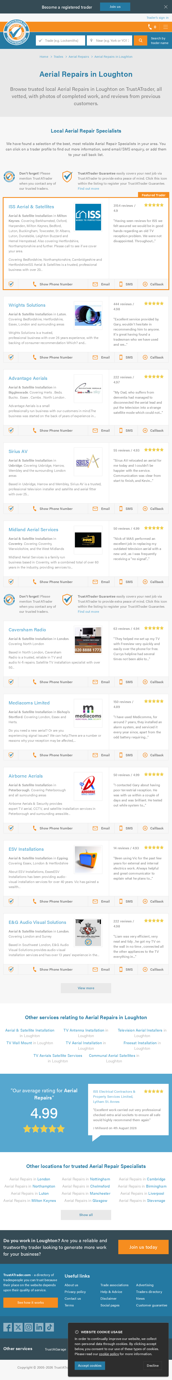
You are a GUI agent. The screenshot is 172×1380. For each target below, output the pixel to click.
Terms (69, 1305)
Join (115, 6)
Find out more (88, 188)
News (140, 1298)
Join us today (143, 1246)
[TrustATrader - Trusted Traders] (16, 25)
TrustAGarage (55, 1349)
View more (86, 987)
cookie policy (109, 1353)
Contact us (73, 1298)
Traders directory (149, 1291)
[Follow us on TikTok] (49, 1327)
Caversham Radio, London (113, 1101)
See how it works (30, 1302)
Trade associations (114, 1284)
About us (71, 1284)
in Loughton (29, 1032)
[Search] (140, 40)
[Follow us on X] (18, 1327)
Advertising (145, 1284)
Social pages (110, 1305)
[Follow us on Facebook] (7, 1327)
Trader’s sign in (158, 17)
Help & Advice (111, 1291)
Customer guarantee (151, 1305)
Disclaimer (108, 1298)
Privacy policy (75, 1291)
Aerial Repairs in (29, 1178)
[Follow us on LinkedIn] (39, 1327)
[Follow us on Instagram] (28, 1327)
